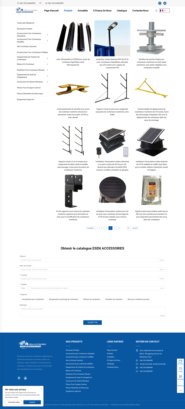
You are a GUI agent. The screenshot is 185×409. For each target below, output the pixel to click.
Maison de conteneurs (92, 299)
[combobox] (25, 288)
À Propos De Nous (102, 10)
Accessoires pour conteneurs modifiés (29, 40)
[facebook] (159, 3)
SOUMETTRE (93, 322)
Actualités (83, 10)
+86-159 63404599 (27, 3)
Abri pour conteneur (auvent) (138, 299)
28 (128, 228)
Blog (138, 405)
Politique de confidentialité (122, 405)
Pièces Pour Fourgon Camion (29, 88)
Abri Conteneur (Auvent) (26, 46)
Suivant (135, 228)
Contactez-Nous (140, 10)
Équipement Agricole (25, 99)
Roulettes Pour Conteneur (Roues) (31, 70)
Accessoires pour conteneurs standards (29, 34)
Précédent (90, 228)
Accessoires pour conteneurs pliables (32, 52)
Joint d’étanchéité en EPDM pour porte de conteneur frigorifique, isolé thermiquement (73, 62)
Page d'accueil (51, 10)
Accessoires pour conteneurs (33, 299)
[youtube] (164, 3)
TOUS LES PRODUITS (25, 23)
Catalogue (122, 10)
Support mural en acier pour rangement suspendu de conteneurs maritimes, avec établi (112, 112)
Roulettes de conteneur (114, 299)
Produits (68, 10)
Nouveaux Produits (24, 29)
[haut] (180, 390)
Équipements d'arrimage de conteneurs (63, 299)
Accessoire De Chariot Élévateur (30, 82)
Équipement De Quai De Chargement (26, 76)
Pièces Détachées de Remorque (30, 93)
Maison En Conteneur (25, 64)
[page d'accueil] (26, 10)
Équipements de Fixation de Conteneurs (28, 58)
